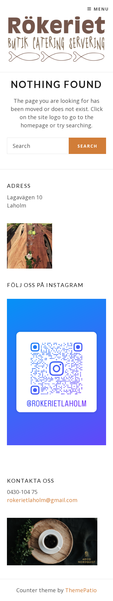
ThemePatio (81, 590)
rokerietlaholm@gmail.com (42, 500)
